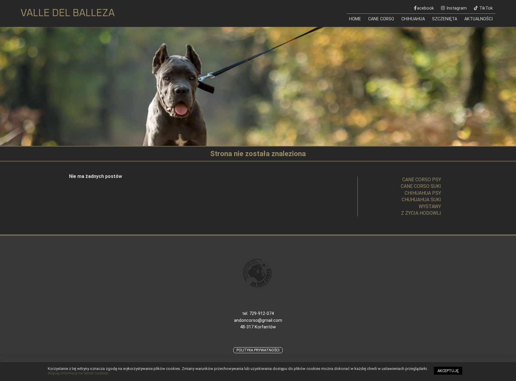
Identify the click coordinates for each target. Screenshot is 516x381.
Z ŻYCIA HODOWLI (421, 213)
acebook (425, 8)
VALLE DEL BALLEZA (68, 13)
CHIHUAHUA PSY (423, 193)
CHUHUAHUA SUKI (421, 199)
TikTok (486, 8)
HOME (355, 19)
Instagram (456, 8)
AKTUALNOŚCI (478, 19)
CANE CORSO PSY (421, 179)
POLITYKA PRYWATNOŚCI (258, 350)
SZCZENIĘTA (444, 19)
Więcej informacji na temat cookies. (78, 373)
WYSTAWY (430, 206)
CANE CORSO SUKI (421, 186)
